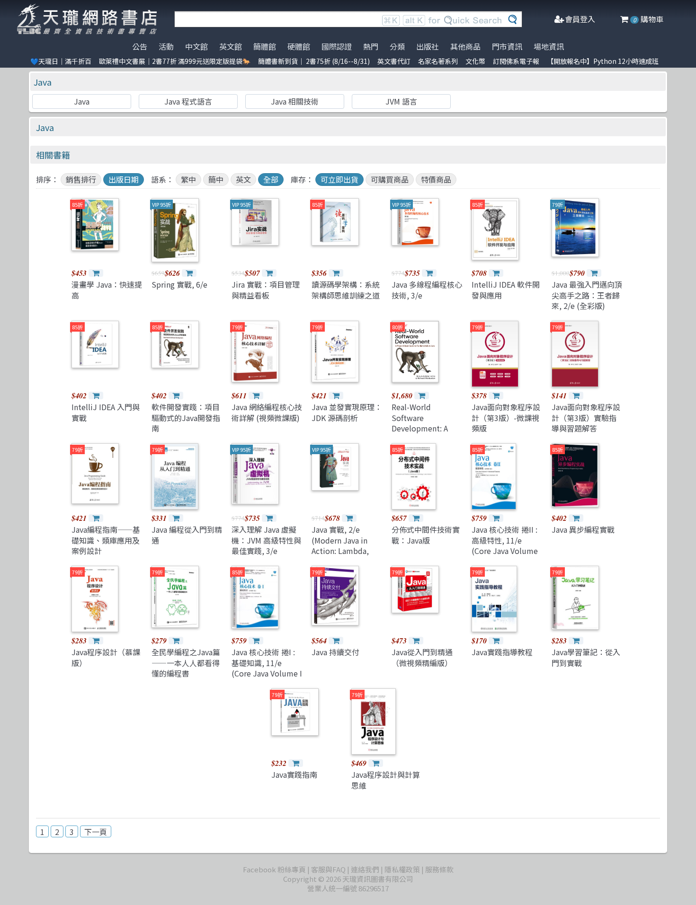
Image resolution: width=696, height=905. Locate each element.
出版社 (427, 46)
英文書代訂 (393, 61)
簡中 (215, 179)
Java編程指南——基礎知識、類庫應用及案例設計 (105, 540)
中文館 (196, 46)
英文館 (230, 46)
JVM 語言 (401, 101)
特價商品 (436, 179)
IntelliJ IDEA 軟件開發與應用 (506, 289)
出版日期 (123, 179)
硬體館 (298, 46)
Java (43, 82)
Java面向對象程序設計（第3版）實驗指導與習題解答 (586, 417)
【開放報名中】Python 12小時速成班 (603, 61)
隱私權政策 (402, 869)
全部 (270, 179)
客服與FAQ (328, 869)
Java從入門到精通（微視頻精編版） (422, 657)
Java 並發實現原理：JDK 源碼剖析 (347, 412)
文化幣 (475, 61)
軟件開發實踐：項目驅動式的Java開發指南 (186, 417)
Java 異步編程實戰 (583, 529)
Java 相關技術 (295, 101)
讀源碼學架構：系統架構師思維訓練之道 (346, 289)
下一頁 (95, 831)
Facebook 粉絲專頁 (274, 869)
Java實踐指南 (294, 774)
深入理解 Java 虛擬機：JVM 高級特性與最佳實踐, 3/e (266, 540)
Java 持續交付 (335, 652)
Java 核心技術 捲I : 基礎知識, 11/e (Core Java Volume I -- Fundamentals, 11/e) (267, 673)
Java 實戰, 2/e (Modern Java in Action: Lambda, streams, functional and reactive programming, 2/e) (346, 556)
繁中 (188, 179)
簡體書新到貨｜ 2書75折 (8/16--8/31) (314, 61)
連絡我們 (365, 869)
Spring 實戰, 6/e (179, 284)
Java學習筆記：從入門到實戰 (586, 657)
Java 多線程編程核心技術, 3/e (427, 289)
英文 (243, 179)
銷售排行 (81, 179)
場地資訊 (549, 46)
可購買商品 (390, 179)
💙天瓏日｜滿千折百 (60, 61)
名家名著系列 (438, 61)
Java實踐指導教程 (502, 652)
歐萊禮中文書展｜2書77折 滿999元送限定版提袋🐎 (174, 61)
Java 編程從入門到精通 (187, 534)
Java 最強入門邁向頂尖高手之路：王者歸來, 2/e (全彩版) (587, 295)
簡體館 (264, 46)
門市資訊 (507, 46)
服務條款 (439, 869)
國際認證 (336, 46)
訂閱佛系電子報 (516, 61)
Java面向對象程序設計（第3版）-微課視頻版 (506, 417)
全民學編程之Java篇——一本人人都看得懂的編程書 (186, 662)
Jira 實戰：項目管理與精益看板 (266, 289)
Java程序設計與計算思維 (385, 780)
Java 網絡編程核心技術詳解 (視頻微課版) (267, 412)
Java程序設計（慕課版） (105, 657)
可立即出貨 (339, 179)
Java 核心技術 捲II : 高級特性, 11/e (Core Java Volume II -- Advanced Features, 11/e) (505, 551)
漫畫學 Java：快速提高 (106, 289)
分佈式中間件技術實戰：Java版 (426, 534)
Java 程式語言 (188, 101)
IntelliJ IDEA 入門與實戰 (105, 412)
